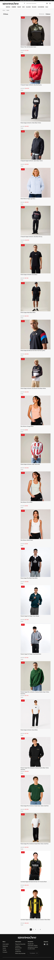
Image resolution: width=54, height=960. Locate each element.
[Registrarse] (36, 953)
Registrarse (5, 946)
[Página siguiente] (42, 929)
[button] (32, 3)
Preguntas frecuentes (20, 944)
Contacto (5, 952)
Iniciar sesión (6, 944)
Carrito (4, 948)
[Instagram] (47, 944)
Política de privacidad (20, 953)
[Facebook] (44, 944)
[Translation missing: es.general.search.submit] (24, 3)
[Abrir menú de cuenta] (47, 3)
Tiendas (4, 950)
